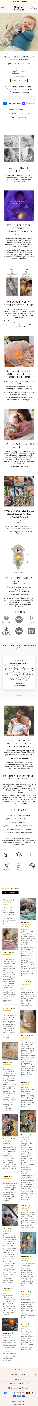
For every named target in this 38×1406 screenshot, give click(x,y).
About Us (18, 1370)
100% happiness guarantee (19, 114)
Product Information (19, 110)
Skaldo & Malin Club (18, 1384)
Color (19, 68)
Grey (23, 72)
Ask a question (19, 118)
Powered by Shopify (19, 1404)
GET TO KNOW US (18, 1379)
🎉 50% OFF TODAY (19, 80)
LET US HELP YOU (18, 1374)
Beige (15, 72)
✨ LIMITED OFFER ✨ (18, 77)
